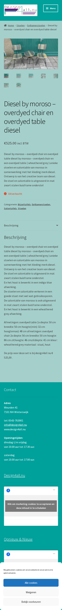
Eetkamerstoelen (36, 25)
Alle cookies (31, 582)
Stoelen (21, 25)
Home (11, 25)
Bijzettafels (24, 204)
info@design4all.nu (15, 424)
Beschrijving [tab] (11, 225)
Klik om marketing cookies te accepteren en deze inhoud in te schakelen (31, 506)
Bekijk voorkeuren (31, 601)
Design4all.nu (14, 475)
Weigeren (31, 592)
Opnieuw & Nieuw (18, 539)
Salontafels (10, 208)
